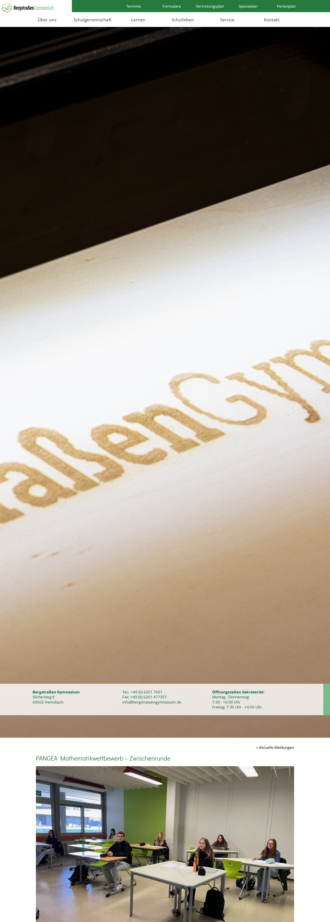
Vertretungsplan (210, 6)
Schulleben (183, 19)
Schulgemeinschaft (93, 19)
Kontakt (272, 19)
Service (227, 19)
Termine (133, 6)
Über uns (47, 19)
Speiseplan (248, 6)
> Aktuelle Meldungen (275, 747)
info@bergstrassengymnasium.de (151, 702)
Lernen (138, 19)
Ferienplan (286, 6)
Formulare (172, 6)
